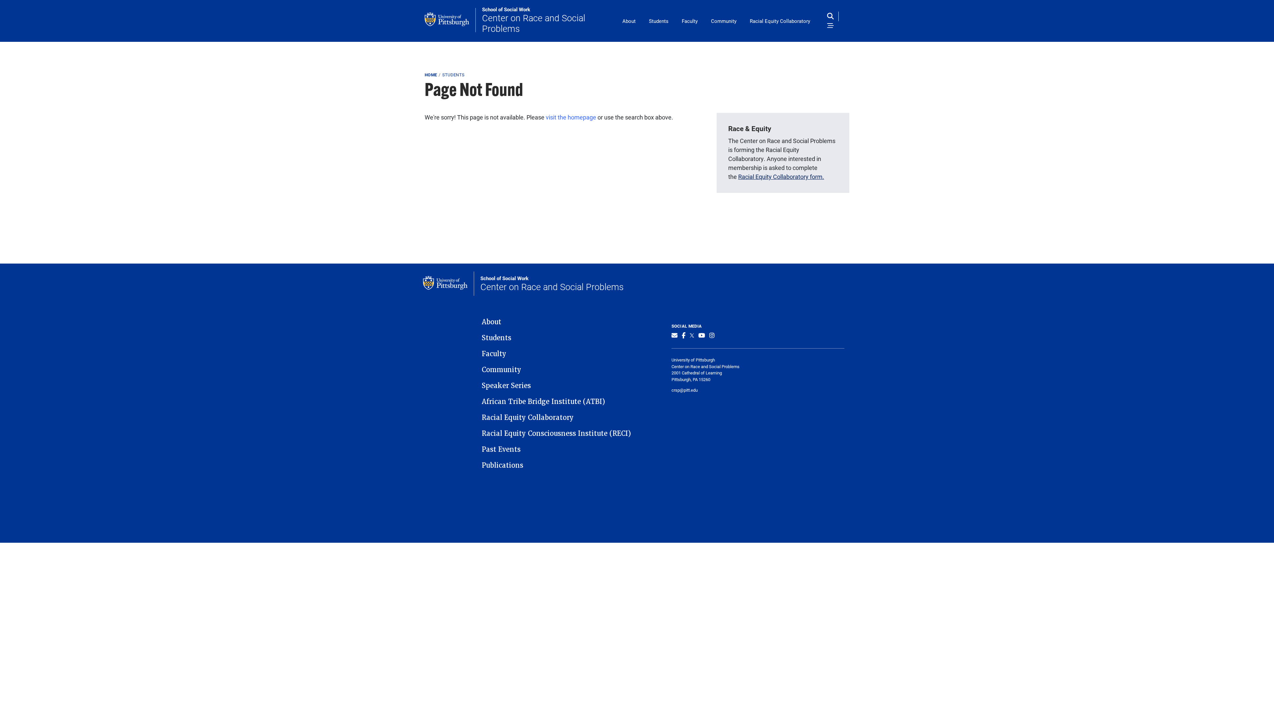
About (629, 21)
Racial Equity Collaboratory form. (781, 177)
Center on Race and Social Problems (533, 20)
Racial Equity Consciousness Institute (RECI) (556, 433)
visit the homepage (571, 117)
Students (659, 21)
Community (724, 21)
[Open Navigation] (830, 26)
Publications (502, 465)
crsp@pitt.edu (685, 390)
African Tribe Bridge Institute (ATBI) (543, 401)
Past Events (501, 449)
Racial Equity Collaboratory (780, 21)
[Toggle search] (832, 16)
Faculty (690, 21)
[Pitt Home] (450, 20)
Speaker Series (506, 385)
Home (431, 75)
